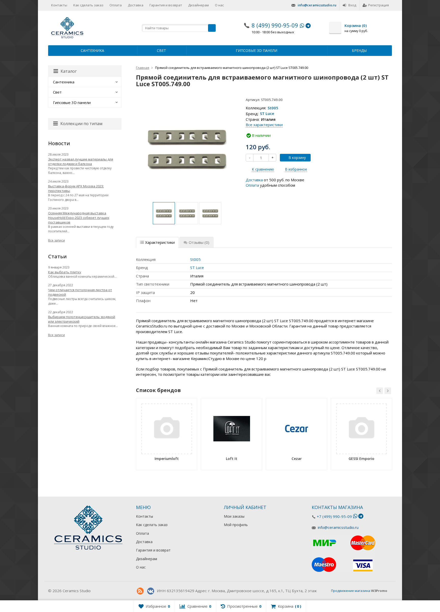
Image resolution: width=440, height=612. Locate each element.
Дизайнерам (198, 5)
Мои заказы (234, 516)
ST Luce (267, 113)
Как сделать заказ (88, 5)
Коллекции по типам (81, 123)
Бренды (359, 50)
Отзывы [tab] (199, 242)
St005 (273, 107)
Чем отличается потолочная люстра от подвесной (80, 292)
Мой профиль (236, 524)
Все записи (56, 240)
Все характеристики (264, 124)
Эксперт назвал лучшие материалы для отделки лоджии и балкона (80, 161)
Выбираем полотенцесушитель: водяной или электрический (81, 319)
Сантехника (92, 50)
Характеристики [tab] (160, 242)
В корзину (297, 157)
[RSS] (140, 591)
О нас (219, 5)
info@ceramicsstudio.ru (317, 5)
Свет (161, 50)
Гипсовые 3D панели (256, 50)
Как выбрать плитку (64, 272)
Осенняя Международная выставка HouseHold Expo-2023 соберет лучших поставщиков (78, 218)
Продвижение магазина (350, 590)
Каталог (69, 71)
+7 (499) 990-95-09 (334, 516)
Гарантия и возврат (165, 5)
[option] (163, 213)
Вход (352, 5)
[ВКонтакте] (150, 591)
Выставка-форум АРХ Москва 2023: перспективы (76, 188)
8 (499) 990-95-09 (275, 25)
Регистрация (378, 5)
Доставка (135, 5)
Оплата (115, 5)
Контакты (59, 5)
